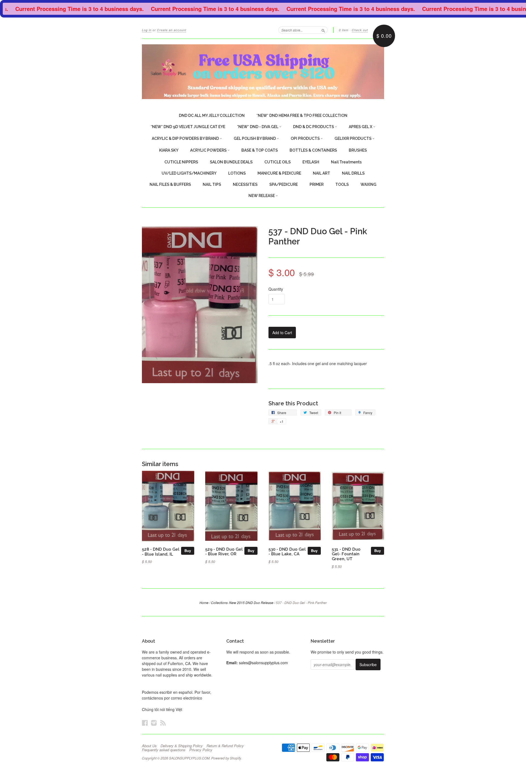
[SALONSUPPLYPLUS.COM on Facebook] (145, 723)
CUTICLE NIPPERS (181, 162)
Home (203, 602)
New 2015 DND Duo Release (251, 602)
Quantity (275, 289)
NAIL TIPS (212, 184)
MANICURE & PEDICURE (279, 173)
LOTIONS (237, 173)
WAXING (368, 184)
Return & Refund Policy (225, 746)
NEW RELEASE (262, 195)
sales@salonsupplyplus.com (263, 662)
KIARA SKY (168, 150)
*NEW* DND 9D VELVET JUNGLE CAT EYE (188, 127)
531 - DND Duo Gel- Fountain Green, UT (346, 554)
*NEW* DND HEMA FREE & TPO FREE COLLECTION (301, 115)
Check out (360, 30)
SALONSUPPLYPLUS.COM (189, 758)
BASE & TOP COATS (259, 150)
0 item (343, 30)
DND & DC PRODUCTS (314, 127)
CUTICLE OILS (277, 162)
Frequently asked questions (163, 750)
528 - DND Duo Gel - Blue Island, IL (160, 551)
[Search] (323, 29)
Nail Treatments (346, 162)
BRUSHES (358, 150)
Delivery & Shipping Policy (182, 746)
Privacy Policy (200, 750)
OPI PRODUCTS (306, 138)
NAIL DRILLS (353, 173)
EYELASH (310, 162)
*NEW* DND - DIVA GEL (258, 127)
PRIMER (317, 184)
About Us (149, 746)
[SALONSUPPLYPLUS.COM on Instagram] (154, 723)
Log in (146, 30)
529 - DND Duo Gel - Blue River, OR (224, 551)
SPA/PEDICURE (283, 184)
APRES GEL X (361, 127)
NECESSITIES (245, 184)
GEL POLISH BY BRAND (255, 138)
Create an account (171, 30)
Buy (187, 550)
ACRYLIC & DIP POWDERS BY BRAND (186, 138)
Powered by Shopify (226, 758)
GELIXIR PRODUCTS (353, 138)
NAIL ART (321, 173)
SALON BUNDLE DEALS (231, 162)
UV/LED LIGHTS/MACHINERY (189, 173)
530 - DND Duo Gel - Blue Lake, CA (287, 551)
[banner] (263, 71)
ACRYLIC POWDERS (208, 150)
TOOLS (342, 184)
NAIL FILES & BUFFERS (170, 184)
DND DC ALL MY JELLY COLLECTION (212, 115)
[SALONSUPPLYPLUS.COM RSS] (163, 723)
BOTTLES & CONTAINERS (313, 150)
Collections (219, 602)
